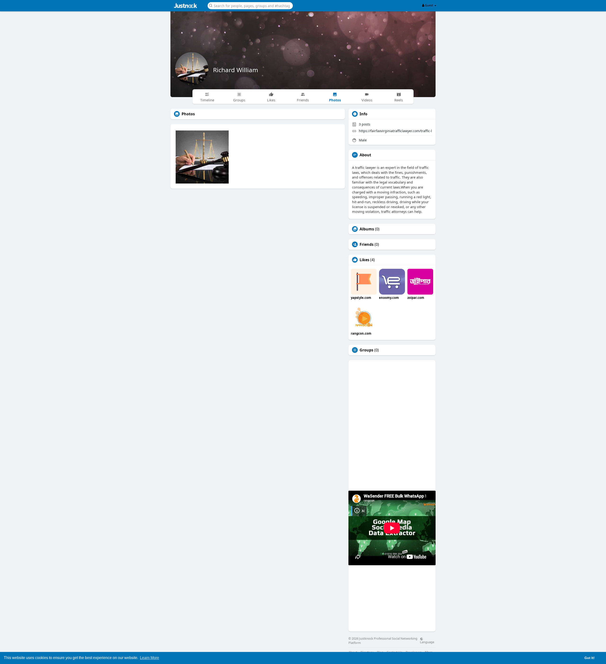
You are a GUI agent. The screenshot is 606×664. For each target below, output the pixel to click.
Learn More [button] (149, 658)
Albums (367, 229)
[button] (250, 5)
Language (427, 642)
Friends (367, 244)
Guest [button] (429, 5)
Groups (366, 350)
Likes (364, 260)
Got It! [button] (589, 658)
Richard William (235, 70)
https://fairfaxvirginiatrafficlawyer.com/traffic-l (395, 131)
